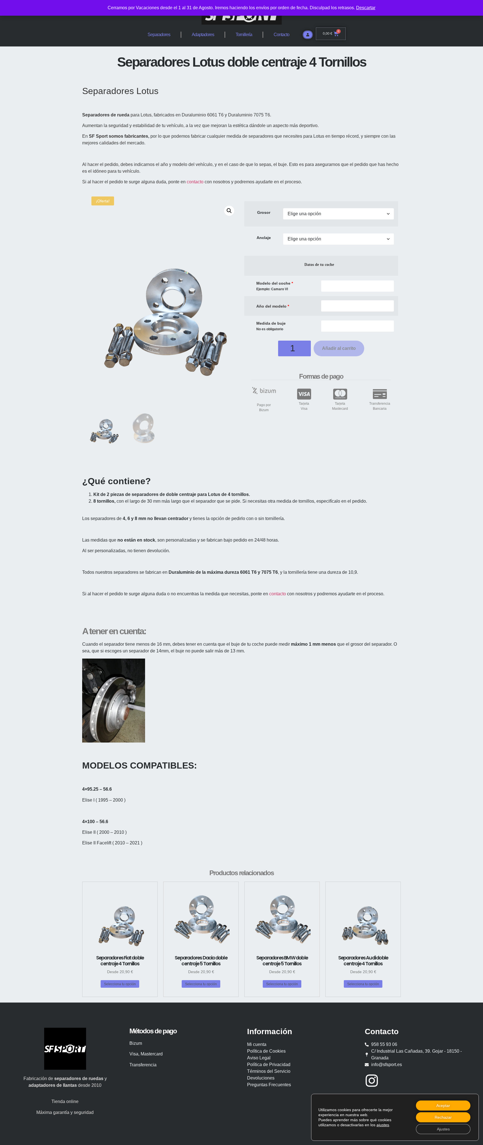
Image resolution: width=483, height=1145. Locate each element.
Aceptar (443, 1105)
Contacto (281, 34)
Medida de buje (271, 323)
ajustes (383, 1125)
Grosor (263, 212)
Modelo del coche (274, 283)
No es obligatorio (269, 329)
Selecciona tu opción (120, 984)
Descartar (365, 7)
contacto (195, 181)
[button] (229, 211)
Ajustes (443, 1129)
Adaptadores (203, 34)
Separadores (159, 34)
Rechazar (443, 1117)
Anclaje (264, 238)
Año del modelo (272, 306)
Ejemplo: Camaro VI (272, 289)
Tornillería (244, 34)
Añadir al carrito (339, 348)
